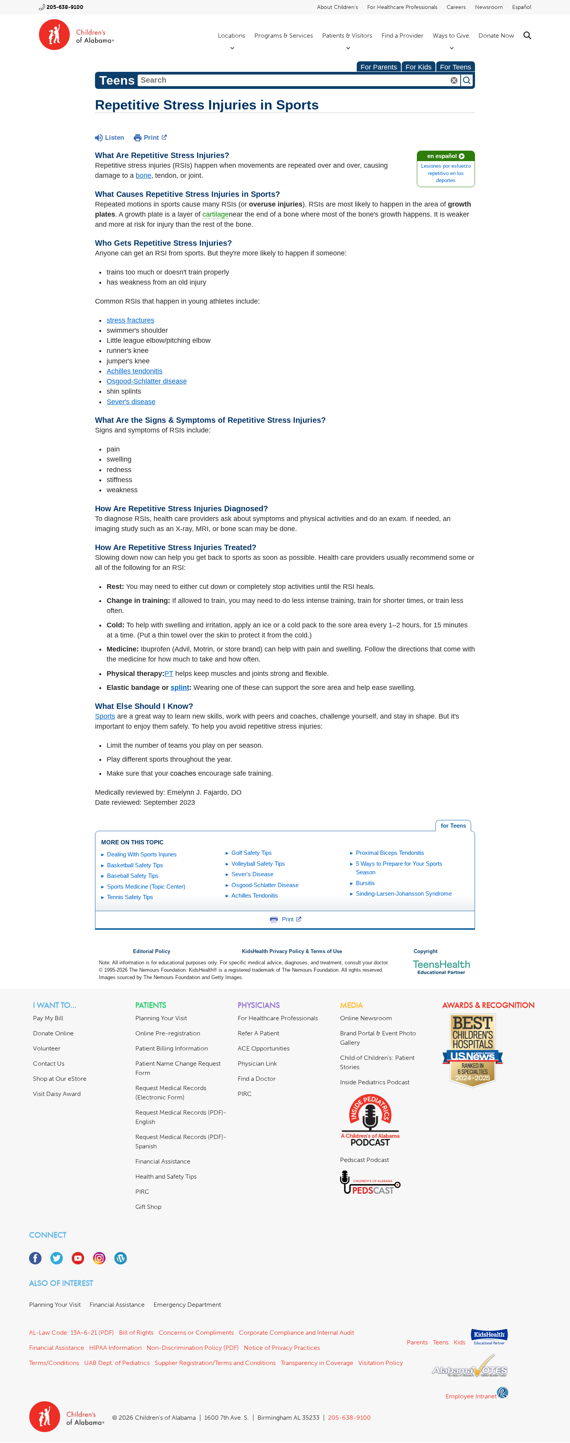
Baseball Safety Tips (133, 875)
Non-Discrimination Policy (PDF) (193, 1347)
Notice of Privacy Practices (282, 1347)
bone (143, 175)
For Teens (455, 67)
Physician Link (257, 1063)
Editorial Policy (151, 951)
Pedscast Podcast (364, 1159)
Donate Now (496, 35)
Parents (417, 1342)
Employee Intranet (471, 1396)
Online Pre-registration (167, 1033)
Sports (105, 716)
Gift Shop (148, 1206)
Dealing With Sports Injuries (142, 854)
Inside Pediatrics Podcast (374, 1082)
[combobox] (299, 80)
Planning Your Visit (161, 1018)
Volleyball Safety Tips (258, 863)
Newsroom (489, 7)
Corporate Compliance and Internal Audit (296, 1332)
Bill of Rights (136, 1332)
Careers (456, 7)
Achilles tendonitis (134, 371)
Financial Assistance (162, 1161)
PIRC (142, 1191)
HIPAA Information (115, 1347)
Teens (441, 1342)
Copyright (425, 951)
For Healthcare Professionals (402, 7)
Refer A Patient (258, 1033)
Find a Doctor (257, 1078)
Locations (231, 35)
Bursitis (365, 883)
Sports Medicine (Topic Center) (146, 886)
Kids (459, 1342)
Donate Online (53, 1033)
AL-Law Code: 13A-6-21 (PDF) (71, 1332)
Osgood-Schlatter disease (147, 381)
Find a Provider (402, 35)
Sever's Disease (252, 874)
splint (180, 687)
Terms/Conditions (54, 1363)
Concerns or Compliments (196, 1332)
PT (168, 673)
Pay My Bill (48, 1018)
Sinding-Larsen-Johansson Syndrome (404, 893)
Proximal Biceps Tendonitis (390, 852)
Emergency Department (187, 1304)
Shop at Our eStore (59, 1078)
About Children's (337, 7)
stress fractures (130, 320)
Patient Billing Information (171, 1048)
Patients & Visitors (347, 35)
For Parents (379, 67)
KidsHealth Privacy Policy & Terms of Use (292, 951)
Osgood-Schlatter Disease (265, 885)
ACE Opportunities (264, 1048)
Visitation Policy (380, 1363)
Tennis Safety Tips (130, 897)
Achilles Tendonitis (254, 895)
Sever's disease (131, 402)
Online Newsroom (366, 1018)
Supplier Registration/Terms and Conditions (215, 1363)
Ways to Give (451, 35)
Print (151, 137)
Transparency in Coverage (317, 1363)
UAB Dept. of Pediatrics (117, 1363)
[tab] (453, 826)
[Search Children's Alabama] (527, 35)
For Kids (419, 67)
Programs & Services (283, 35)
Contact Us (48, 1063)
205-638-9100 (65, 7)
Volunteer (46, 1048)
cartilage (215, 214)
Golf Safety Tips (251, 852)
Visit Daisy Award (57, 1093)
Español (521, 7)
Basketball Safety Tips (135, 865)
